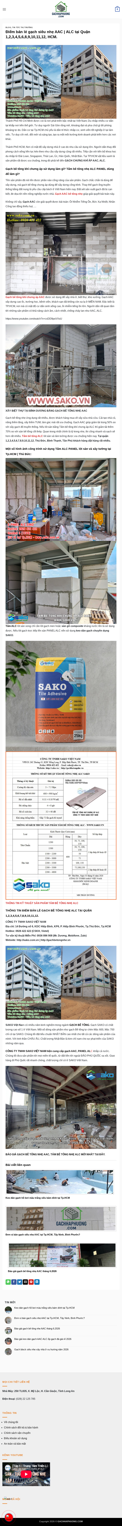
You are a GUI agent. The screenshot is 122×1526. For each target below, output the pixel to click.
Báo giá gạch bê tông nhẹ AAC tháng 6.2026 (32, 1271)
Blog (8, 27)
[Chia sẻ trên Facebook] (14, 1282)
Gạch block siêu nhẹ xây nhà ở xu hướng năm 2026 (41, 1349)
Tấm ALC (11, 626)
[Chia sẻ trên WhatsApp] (8, 1282)
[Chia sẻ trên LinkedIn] (37, 1282)
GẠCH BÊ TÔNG (79, 1025)
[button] (4, 9)
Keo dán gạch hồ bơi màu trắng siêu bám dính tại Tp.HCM (38, 1197)
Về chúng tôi (11, 1422)
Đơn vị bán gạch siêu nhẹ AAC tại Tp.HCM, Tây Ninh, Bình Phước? (43, 1234)
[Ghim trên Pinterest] (31, 1282)
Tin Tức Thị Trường (22, 27)
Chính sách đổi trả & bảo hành (21, 1427)
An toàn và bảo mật (15, 1443)
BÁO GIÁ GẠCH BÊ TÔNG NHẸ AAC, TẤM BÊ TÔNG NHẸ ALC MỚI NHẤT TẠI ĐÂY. (55, 1154)
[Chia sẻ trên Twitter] (19, 1282)
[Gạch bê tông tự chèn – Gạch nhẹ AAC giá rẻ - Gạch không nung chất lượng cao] (61, 9)
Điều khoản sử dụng (15, 1438)
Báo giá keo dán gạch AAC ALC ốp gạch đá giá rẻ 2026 (42, 1339)
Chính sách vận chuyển (17, 1433)
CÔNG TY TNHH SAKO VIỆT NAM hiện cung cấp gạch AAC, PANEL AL (48, 1051)
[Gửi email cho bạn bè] (25, 1282)
